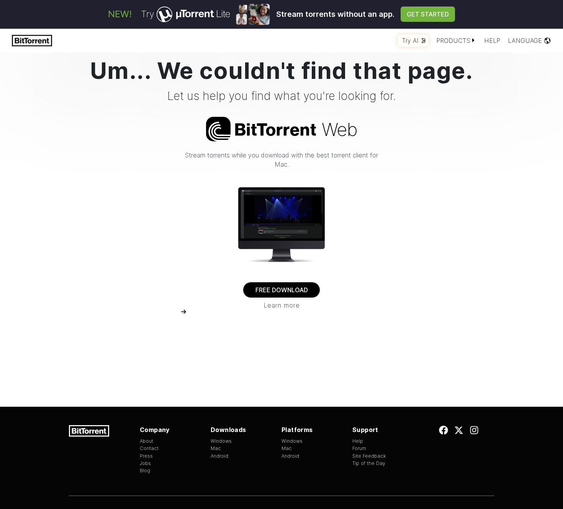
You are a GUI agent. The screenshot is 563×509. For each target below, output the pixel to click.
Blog (145, 470)
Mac (216, 448)
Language (525, 40)
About (146, 441)
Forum (359, 448)
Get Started (428, 14)
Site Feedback (369, 456)
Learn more (281, 305)
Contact (149, 448)
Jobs (145, 463)
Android (219, 456)
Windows (221, 441)
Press (146, 456)
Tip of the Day (368, 463)
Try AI (410, 40)
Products (453, 40)
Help (492, 40)
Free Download (281, 290)
